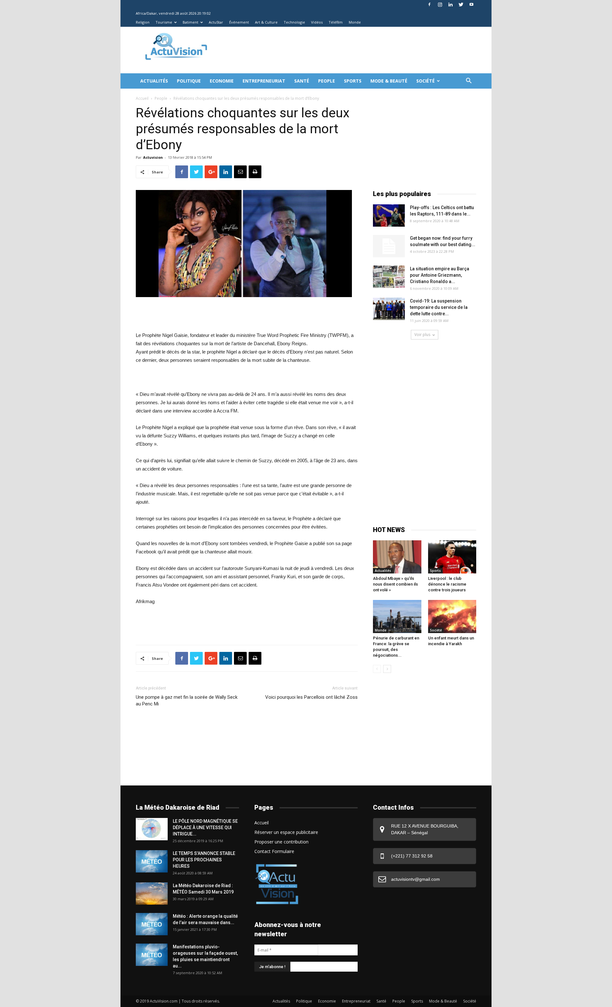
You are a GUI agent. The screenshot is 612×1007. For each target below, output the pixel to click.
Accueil (142, 98)
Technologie (294, 22)
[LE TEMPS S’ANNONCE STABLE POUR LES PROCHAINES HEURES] (152, 861)
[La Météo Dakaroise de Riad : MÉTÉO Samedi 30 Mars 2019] (152, 893)
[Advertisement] (333, 50)
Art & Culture (266, 22)
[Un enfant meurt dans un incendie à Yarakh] (452, 616)
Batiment (190, 22)
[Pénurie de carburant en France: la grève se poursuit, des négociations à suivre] (397, 616)
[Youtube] (471, 4)
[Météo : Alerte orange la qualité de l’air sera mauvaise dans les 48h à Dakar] (152, 924)
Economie (222, 81)
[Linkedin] (450, 4)
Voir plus (422, 334)
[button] (468, 81)
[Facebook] (429, 4)
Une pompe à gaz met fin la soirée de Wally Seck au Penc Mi (186, 700)
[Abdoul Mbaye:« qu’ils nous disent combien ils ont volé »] (397, 556)
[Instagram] (440, 4)
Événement (239, 22)
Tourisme (164, 22)
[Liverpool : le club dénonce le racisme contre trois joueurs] (452, 556)
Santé (301, 81)
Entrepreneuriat (264, 81)
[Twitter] (461, 4)
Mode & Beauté (388, 81)
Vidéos (317, 22)
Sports (352, 81)
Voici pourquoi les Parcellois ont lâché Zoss (311, 697)
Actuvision (153, 157)
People (326, 81)
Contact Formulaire (274, 851)
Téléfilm (336, 22)
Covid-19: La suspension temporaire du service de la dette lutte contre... (439, 307)
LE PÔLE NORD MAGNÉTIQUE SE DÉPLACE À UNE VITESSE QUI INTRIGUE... (205, 827)
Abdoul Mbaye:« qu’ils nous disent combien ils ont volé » (395, 584)
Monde (355, 22)
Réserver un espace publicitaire (286, 832)
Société (425, 81)
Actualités (154, 81)
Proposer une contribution (281, 842)
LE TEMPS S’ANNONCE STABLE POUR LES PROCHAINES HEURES (204, 860)
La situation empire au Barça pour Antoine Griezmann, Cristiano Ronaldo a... (439, 275)
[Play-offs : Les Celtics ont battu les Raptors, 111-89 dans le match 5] (389, 215)
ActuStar (216, 22)
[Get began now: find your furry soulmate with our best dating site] (389, 246)
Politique (189, 81)
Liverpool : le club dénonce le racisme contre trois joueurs (447, 584)
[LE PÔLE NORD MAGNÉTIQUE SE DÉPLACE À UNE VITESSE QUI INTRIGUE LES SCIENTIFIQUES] (152, 829)
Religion (142, 22)
